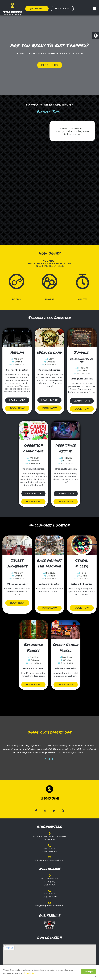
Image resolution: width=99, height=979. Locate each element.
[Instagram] (45, 810)
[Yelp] (63, 810)
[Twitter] (54, 810)
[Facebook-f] (36, 810)
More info (28, 973)
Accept (89, 971)
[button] (94, 8)
